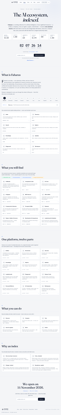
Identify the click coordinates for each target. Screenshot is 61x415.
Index (24, 2)
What (21, 2)
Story (18, 409)
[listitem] (4, 99)
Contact (36, 409)
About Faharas (30, 60)
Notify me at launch (39, 55)
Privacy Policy (31, 409)
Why (34, 2)
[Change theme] (49, 2)
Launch (38, 2)
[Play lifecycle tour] (57, 105)
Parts (28, 2)
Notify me (41, 399)
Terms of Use (25, 409)
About (21, 409)
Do (31, 2)
